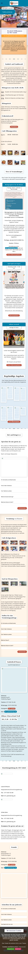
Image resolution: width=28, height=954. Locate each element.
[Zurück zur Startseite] (14, 3)
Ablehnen (18, 949)
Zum (14, 421)
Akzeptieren (10, 949)
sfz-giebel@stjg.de (11, 248)
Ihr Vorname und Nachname (8, 479)
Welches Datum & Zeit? (7, 502)
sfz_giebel (11, 708)
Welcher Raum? (5, 640)
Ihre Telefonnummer (6, 491)
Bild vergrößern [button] (14, 315)
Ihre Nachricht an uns (7, 924)
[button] (2, 3)
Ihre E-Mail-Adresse (6, 485)
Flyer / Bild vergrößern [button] (14, 254)
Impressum (22, 947)
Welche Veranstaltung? (7, 496)
